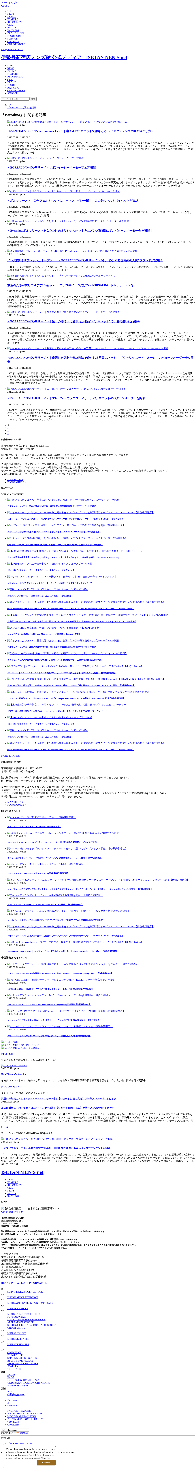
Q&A (10, 25)
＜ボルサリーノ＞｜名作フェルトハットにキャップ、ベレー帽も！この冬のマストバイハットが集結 (72, 200)
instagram (12, 1405)
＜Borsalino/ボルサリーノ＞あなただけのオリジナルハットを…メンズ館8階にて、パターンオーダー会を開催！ (80, 230)
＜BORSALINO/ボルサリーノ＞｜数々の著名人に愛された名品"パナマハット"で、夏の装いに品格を (73, 321)
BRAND (11, 82)
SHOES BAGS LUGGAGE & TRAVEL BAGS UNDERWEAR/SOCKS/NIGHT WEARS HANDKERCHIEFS (28, 1380)
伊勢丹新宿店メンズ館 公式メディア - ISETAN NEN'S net (64, 57)
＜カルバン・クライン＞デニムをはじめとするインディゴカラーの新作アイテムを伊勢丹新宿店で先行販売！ (56, 920)
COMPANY (13, 1424)
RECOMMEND (15, 22)
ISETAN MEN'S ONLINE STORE (25, 1413)
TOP (9, 11)
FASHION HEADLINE (19, 1411)
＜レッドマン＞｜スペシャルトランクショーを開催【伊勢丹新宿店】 (38, 873)
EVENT (11, 16)
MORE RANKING (11, 755)
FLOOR (11, 85)
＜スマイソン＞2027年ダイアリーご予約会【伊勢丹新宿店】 (34, 826)
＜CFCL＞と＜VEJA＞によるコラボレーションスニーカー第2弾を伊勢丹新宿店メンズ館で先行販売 (52, 842)
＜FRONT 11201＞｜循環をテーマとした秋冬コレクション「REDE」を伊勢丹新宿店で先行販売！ (51, 989)
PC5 (9, 1391)
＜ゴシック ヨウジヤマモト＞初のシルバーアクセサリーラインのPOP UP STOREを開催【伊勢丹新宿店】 (54, 1020)
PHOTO (11, 27)
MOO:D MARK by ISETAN (21, 1416)
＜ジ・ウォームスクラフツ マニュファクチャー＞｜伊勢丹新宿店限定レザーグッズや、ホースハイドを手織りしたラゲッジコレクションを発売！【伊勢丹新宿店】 (80, 889)
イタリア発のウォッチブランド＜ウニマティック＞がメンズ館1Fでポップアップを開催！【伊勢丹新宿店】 (55, 858)
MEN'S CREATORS (17, 1308)
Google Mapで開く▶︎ (12, 1211)
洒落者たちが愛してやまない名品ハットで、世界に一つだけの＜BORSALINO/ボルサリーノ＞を (70, 285)
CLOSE (5, 5)
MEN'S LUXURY (16, 1333)
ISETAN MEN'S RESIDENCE (22, 1297)
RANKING (13, 30)
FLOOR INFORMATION (33, 1283)
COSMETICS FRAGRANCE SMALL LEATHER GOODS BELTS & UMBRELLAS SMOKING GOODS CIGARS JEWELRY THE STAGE (22, 1360)
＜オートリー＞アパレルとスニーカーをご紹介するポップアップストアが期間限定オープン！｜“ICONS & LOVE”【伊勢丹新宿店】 (66, 936)
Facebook (12, 1400)
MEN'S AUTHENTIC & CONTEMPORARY (30, 1303)
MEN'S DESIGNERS (18, 1339)
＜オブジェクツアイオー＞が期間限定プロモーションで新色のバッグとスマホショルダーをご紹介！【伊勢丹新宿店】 (60, 973)
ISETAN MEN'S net (22, 1172)
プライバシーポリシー (19, 1443)
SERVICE (12, 38)
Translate (24, 1432)
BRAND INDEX (16, 33)
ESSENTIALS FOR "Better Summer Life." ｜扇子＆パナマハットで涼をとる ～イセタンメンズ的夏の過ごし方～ (80, 131)
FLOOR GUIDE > (16, 482)
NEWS (10, 13)
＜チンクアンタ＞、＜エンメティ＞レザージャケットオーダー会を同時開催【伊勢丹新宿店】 (49, 1004)
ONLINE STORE (16, 44)
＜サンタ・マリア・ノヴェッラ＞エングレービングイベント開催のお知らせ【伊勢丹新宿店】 (49, 1036)
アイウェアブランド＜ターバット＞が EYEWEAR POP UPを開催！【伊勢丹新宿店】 (45, 904)
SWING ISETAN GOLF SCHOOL (25, 1292)
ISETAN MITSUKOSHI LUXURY (25, 1419)
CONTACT (13, 41)
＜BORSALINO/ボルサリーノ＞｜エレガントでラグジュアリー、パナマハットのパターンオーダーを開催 (76, 398)
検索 (33, 99)
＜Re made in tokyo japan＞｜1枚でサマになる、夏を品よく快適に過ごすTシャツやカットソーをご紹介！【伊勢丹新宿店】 (62, 951)
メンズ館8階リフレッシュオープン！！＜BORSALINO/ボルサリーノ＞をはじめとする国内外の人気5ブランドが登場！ (85, 260)
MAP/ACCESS (15, 479)
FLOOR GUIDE (15, 36)
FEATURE (12, 19)
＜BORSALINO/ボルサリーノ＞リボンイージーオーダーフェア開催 (51, 167)
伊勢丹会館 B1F (15, 1394)
